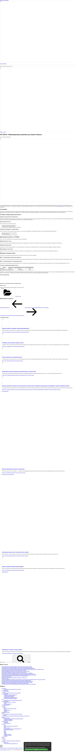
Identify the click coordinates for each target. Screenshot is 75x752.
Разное (3, 716)
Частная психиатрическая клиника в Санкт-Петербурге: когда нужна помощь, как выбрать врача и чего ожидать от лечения (23, 679)
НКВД (5, 732)
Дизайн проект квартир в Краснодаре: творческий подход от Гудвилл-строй (19, 371)
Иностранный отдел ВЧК (8, 729)
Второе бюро (6, 742)
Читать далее (13, 346)
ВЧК (5, 725)
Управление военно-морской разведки (10, 697)
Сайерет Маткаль (7, 710)
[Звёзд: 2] (5, 287)
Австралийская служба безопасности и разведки (12, 689)
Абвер (5, 703)
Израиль (3, 706)
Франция (3, 741)
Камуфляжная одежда (6, 712)
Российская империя (5, 717)
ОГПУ (5, 733)
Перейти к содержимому (4, 0)
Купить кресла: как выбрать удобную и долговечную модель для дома (14, 672)
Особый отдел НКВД (7, 735)
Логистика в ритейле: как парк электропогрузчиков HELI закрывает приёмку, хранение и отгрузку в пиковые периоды (23, 669)
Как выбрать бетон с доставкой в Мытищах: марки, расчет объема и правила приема (17, 666)
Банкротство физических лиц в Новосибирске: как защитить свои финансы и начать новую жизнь (19, 674)
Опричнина (6, 722)
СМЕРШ (5, 736)
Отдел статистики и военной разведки (11, 743)
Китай (3, 713)
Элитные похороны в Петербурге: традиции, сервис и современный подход (15, 675)
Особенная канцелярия (8, 719)
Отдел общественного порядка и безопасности (12, 740)
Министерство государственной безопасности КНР (13, 714)
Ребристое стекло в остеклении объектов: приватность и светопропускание (15, 683)
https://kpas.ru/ (61, 206)
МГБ (5, 731)
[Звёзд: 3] (9, 287)
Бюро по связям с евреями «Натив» (10, 708)
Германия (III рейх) (5, 701)
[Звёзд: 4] (12, 287)
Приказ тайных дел (7, 723)
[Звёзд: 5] (16, 287)
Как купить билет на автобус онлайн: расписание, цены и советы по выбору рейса (16, 680)
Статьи (19, 296)
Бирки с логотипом (5, 678)
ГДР (2, 699)
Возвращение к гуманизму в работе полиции (12, 649)
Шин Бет (5, 711)
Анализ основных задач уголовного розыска (12, 357)
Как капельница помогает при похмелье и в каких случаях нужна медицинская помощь (17, 667)
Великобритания (5, 693)
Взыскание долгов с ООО (6, 676)
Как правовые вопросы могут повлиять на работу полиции (15, 552)
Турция (3, 739)
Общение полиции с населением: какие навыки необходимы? (15, 328)
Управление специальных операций (10, 698)
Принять (36, 749)
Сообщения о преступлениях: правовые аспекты (13, 342)
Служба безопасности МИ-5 (9, 696)
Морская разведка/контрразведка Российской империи (13, 718)
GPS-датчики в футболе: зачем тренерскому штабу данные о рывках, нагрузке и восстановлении (19, 684)
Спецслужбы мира (3, 63)
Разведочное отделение (8, 720)
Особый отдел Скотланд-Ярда (9, 695)
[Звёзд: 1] (2, 287)
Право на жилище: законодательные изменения (12, 566)
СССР (3, 724)
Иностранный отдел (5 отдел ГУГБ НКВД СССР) (12, 728)
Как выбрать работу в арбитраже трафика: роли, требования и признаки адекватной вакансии (18, 668)
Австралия (4, 688)
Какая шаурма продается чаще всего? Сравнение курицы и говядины (14, 670)
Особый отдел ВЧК (7, 734)
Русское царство (5, 721)
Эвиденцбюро (6, 691)
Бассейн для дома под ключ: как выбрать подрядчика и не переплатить (14, 677)
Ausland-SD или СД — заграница (10, 702)
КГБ (5, 730)
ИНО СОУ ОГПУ (7, 727)
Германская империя (5, 704)
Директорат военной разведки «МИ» (10, 694)
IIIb (4, 705)
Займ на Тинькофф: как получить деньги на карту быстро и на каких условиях (15, 671)
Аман (5, 707)
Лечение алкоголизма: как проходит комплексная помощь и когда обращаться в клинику (17, 681)
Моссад (5, 709)
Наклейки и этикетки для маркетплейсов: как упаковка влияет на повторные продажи (17, 682)
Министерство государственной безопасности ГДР (13, 700)
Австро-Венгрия (5, 690)
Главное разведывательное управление (11, 726)
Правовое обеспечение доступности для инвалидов (13, 469)
